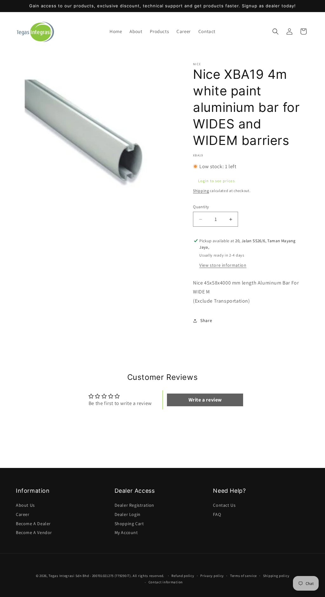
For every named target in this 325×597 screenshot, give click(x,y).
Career (23, 514)
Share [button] (206, 320)
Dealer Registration (134, 505)
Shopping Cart (129, 523)
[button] (159, 31)
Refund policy (182, 575)
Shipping (201, 190)
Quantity (201, 206)
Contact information (166, 582)
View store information (222, 265)
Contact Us (224, 505)
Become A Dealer (33, 523)
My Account (126, 532)
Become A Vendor (34, 532)
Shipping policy (276, 575)
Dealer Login (128, 514)
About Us (25, 505)
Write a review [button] (205, 399)
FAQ (217, 514)
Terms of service (243, 575)
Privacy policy (212, 575)
